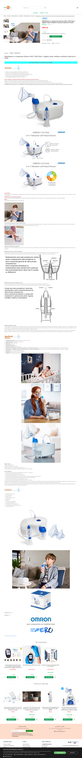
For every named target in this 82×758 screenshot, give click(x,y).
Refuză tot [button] (72, 752)
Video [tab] (11, 53)
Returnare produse (26, 745)
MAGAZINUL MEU (8, 741)
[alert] (41, 752)
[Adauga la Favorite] (17, 677)
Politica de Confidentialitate (9, 745)
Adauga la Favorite (46, 43)
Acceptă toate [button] (60, 752)
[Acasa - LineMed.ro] (12, 7)
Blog (46, 12)
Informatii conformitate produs (10, 635)
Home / (5, 16)
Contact (5, 747)
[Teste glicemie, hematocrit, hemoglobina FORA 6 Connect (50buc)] (50, 655)
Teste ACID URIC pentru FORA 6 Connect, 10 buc (32, 665)
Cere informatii (56, 43)
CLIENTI (24, 741)
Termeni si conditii (7, 744)
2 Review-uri (49, 24)
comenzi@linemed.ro (60, 731)
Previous (6, 18)
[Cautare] (45, 8)
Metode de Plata (26, 744)
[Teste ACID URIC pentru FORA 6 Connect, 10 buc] (32, 655)
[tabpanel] (25, 33)
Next (6, 41)
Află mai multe (37, 752)
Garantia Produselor (26, 747)
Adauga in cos (56, 36)
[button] (27, 756)
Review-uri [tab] (17, 53)
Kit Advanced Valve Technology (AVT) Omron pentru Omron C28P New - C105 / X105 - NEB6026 (50, 708)
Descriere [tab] (6, 53)
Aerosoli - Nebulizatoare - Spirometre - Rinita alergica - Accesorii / (21, 16)
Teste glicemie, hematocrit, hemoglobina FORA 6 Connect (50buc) (50, 665)
